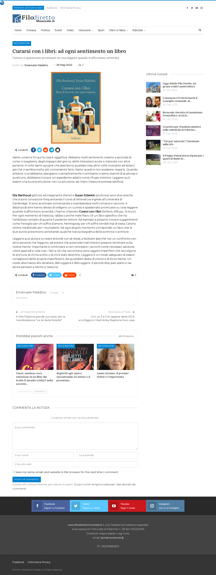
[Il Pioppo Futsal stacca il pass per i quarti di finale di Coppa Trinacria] (153, 159)
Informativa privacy (70, 7)
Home (18, 30)
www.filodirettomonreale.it (85, 524)
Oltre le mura (117, 30)
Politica (45, 30)
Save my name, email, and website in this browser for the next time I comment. (67, 472)
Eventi (58, 30)
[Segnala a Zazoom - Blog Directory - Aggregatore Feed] (2, 2)
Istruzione (85, 30)
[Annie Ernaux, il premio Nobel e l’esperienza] (115, 357)
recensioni (22, 43)
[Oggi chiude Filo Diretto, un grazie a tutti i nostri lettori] (153, 87)
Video (70, 30)
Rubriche (137, 30)
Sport (101, 30)
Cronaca (31, 30)
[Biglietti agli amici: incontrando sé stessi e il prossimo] (75, 357)
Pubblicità (52, 7)
